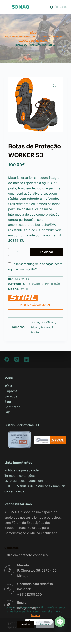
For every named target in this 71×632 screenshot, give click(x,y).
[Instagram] (16, 359)
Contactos (12, 407)
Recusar (45, 624)
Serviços (10, 396)
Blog (7, 402)
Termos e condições (19, 476)
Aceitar (25, 624)
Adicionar (46, 252)
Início (8, 386)
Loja (7, 412)
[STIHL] (23, 298)
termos (35, 615)
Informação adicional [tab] (35, 304)
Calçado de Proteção (43, 284)
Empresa (10, 391)
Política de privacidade (21, 470)
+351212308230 (29, 594)
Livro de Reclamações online (25, 481)
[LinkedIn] (26, 359)
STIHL (24, 289)
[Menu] (6, 7)
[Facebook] (6, 359)
